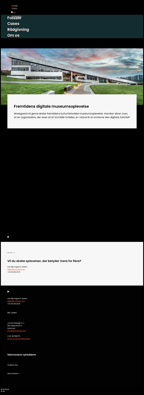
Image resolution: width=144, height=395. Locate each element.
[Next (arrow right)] (4, 391)
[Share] (4, 389)
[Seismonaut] (13, 12)
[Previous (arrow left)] (2, 391)
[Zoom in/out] (8, 389)
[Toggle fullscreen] (6, 389)
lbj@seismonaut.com (16, 269)
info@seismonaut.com (16, 331)
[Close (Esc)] (2, 389)
